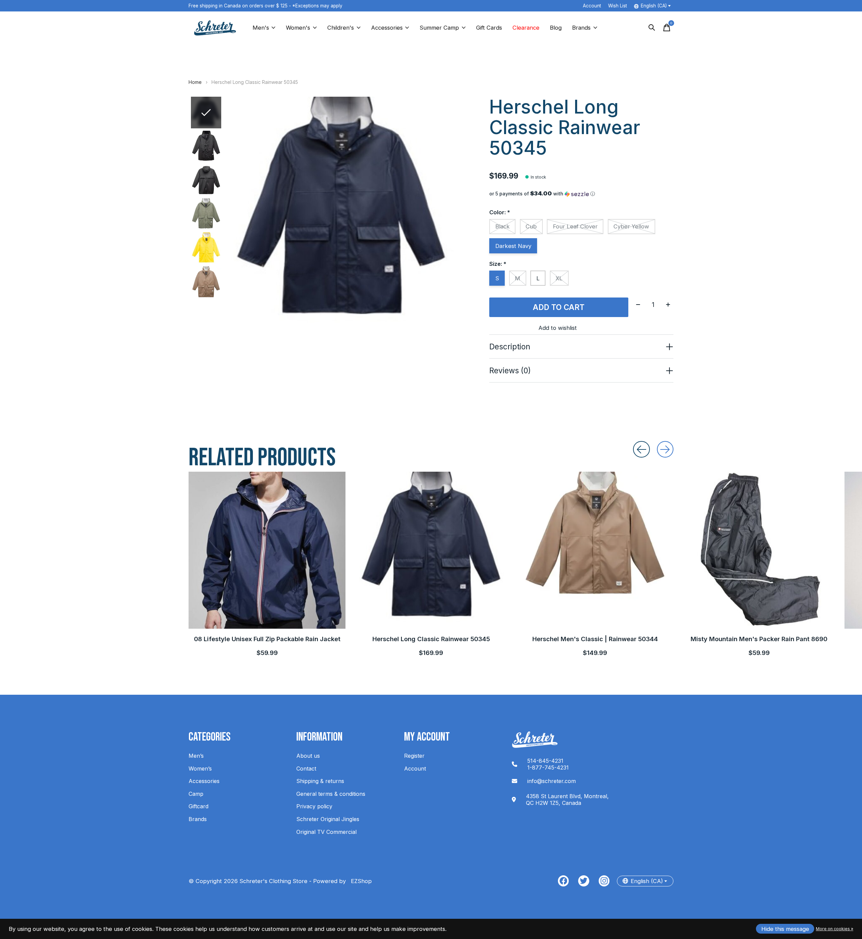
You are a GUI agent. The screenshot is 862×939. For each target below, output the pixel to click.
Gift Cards (489, 27)
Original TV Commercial (326, 831)
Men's (261, 27)
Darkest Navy (513, 246)
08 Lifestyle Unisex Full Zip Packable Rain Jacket (267, 639)
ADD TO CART (559, 307)
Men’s (196, 755)
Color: (499, 212)
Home (195, 82)
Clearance (525, 27)
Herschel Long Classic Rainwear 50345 (431, 639)
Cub (531, 226)
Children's (340, 27)
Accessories (387, 27)
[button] (581, 193)
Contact (306, 768)
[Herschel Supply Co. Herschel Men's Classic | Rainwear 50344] (595, 550)
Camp (196, 793)
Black (502, 226)
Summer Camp (439, 27)
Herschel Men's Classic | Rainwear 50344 (595, 639)
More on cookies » (834, 928)
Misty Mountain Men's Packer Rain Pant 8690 (759, 639)
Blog (556, 27)
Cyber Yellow (631, 226)
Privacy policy (314, 806)
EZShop (359, 881)
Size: (497, 263)
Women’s (200, 768)
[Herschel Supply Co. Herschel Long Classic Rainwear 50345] (431, 550)
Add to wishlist (557, 327)
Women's (298, 27)
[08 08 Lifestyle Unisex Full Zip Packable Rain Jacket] (267, 550)
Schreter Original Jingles (327, 819)
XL (559, 278)
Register (414, 755)
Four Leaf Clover (575, 226)
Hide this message (785, 929)
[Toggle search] (652, 27)
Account (415, 768)
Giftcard (198, 806)
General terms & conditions (330, 793)
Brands (581, 27)
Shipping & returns (320, 781)
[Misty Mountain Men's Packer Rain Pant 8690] (759, 550)
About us (308, 755)
